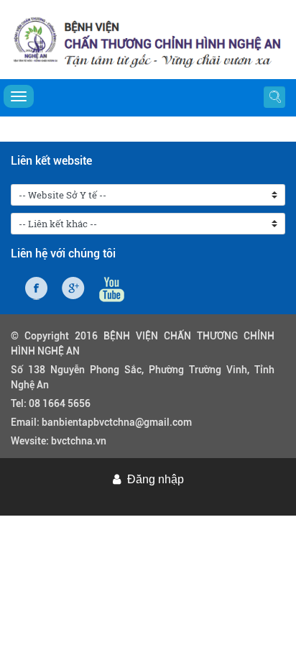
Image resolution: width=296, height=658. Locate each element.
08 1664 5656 (60, 403)
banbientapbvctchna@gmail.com (117, 422)
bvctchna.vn (78, 441)
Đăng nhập (155, 479)
